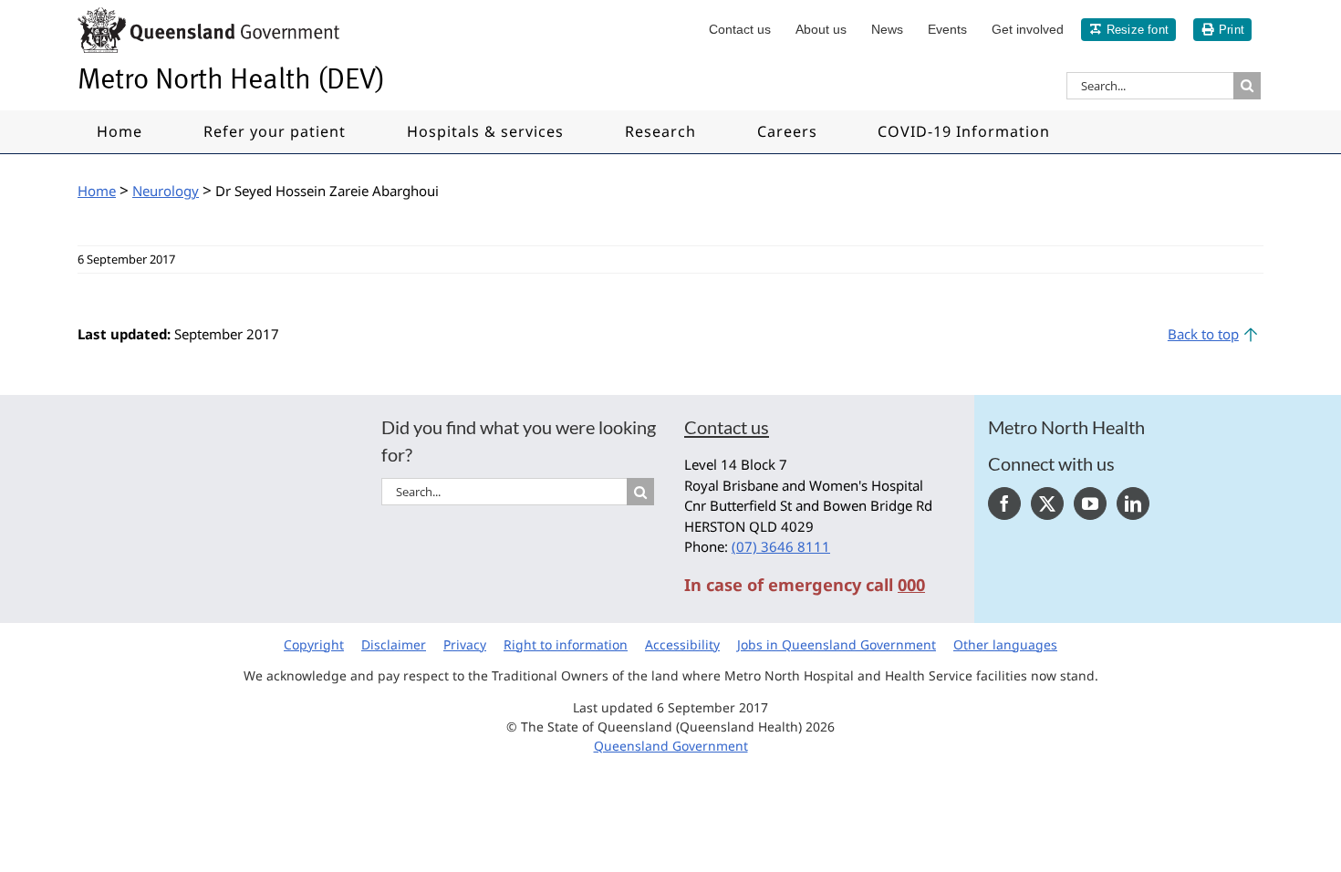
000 (911, 585)
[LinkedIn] (1133, 503)
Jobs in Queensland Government (836, 644)
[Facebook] (1004, 503)
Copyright (314, 644)
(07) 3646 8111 (781, 546)
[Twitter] (1047, 503)
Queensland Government (671, 745)
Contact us (726, 427)
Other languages (1005, 644)
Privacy (464, 644)
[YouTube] (1090, 503)
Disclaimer (393, 644)
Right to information (566, 644)
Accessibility (682, 644)
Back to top (1203, 334)
